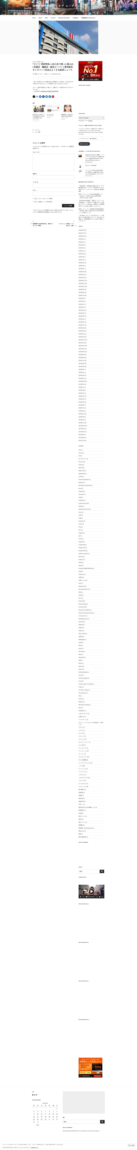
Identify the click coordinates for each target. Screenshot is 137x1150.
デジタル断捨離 (82, 760)
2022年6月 (81, 328)
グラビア (81, 727)
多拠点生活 (81, 801)
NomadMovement (83, 618)
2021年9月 (81, 354)
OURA (80, 627)
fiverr (80, 530)
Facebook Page (82, 877)
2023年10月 (82, 286)
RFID (80, 645)
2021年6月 (81, 363)
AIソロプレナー (82, 458)
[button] (91, 891)
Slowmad (81, 657)
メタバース (81, 780)
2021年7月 (81, 360)
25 (41, 1119)
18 (41, 1116)
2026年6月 (81, 236)
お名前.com (81, 716)
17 (37, 1116)
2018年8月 (81, 405)
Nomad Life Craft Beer (84, 610)
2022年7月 (81, 325)
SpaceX (80, 666)
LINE (80, 571)
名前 (35, 173)
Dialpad (80, 506)
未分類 (80, 813)
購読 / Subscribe (84, 144)
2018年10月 (82, 402)
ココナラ (81, 730)
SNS (80, 660)
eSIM (80, 515)
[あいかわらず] (53, 108)
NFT (80, 598)
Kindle (80, 562)
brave (80, 488)
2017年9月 (81, 434)
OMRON (81, 624)
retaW (80, 642)
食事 (80, 834)
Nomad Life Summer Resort (86, 613)
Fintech (80, 524)
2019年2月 (81, 390)
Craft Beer (81, 500)
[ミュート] (100, 897)
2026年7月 (81, 233)
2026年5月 (81, 239)
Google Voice (82, 547)
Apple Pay (81, 470)
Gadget (80, 533)
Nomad (80, 601)
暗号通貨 (81, 810)
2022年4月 (81, 334)
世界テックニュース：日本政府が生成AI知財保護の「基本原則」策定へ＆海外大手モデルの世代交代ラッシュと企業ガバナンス (91, 210)
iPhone (80, 556)
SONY (80, 663)
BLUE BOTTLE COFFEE (85, 485)
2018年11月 (81, 399)
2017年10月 (82, 431)
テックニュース (82, 751)
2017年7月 (81, 440)
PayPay (80, 630)
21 (53, 1116)
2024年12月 (82, 262)
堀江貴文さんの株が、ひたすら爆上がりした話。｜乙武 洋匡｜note (39, 116)
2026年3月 (81, 245)
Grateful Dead (82, 550)
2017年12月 (82, 425)
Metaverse (81, 586)
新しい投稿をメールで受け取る (43, 201)
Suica (80, 675)
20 (49, 1116)
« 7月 (37, 1125)
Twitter (80, 687)
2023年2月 (81, 307)
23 (34, 1119)
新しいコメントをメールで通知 (43, 198)
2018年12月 (82, 396)
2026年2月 (81, 248)
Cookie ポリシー (34, 1147)
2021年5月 (81, 366)
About (40, 17)
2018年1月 (81, 422)
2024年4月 (81, 268)
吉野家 (80, 795)
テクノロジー (82, 748)
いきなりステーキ (83, 713)
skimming (81, 651)
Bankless (81, 482)
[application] (91, 891)
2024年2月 (81, 274)
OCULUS (81, 621)
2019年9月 (81, 384)
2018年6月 (81, 411)
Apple (80, 467)
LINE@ (80, 577)
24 (37, 1119)
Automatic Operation (84, 479)
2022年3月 (81, 336)
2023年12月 (82, 280)
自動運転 (81, 825)
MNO (80, 592)
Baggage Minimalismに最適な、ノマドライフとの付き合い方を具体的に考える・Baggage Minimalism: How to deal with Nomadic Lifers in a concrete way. (94, 158)
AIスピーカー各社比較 (90, 165)
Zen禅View (75, 17)
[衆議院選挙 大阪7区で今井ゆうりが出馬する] (67, 108)
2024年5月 (81, 265)
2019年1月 (81, 393)
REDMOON (81, 639)
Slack (80, 654)
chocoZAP (81, 494)
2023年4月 (81, 301)
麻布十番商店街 (82, 837)
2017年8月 (81, 437)
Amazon (81, 461)
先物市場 (81, 792)
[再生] (80, 897)
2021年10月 (82, 351)
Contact (53, 17)
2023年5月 (81, 298)
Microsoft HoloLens (83, 589)
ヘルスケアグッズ (83, 777)
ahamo (80, 453)
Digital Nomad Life (83, 509)
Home (34, 17)
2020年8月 (81, 369)
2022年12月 (82, 310)
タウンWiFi (81, 745)
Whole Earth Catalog (84, 704)
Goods (80, 538)
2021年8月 (81, 357)
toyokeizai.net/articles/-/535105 (49, 91)
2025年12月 (82, 253)
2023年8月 (81, 292)
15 (57, 1113)
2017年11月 (81, 428)
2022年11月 (81, 313)
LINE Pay (81, 574)
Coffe (80, 497)
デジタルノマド (82, 757)
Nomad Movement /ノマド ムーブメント (58, 5)
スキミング (81, 736)
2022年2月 (81, 339)
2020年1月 (81, 372)
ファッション (82, 768)
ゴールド (81, 733)
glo (79, 535)
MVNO (80, 595)
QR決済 (80, 636)
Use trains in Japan (83, 690)
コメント (36, 152)
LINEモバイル (82, 580)
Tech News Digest (83, 678)
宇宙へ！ (81, 804)
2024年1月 (81, 277)
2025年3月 (81, 257)
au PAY (80, 476)
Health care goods (83, 553)
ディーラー (81, 754)
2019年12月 (82, 375)
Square (80, 669)
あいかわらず (50, 114)
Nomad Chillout (82, 604)
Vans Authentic (82, 693)
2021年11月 (81, 348)
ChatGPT (81, 491)
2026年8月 (81, 230)
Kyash (80, 565)
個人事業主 (81, 789)
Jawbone (81, 559)
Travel (80, 681)
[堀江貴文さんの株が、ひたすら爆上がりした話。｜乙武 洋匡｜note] (39, 108)
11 (41, 1113)
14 (53, 1113)
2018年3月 (81, 417)
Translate (90, 120)
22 (57, 1116)
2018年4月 (81, 414)
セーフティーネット (84, 742)
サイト (34, 190)
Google (80, 541)
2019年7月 (81, 387)
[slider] (90, 896)
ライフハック (82, 786)
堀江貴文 (81, 798)
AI (79, 455)
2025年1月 (81, 259)
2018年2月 (81, 419)
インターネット (82, 719)
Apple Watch (82, 473)
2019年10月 (82, 381)
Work (46, 17)
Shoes (80, 648)
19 (45, 1116)
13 (49, 1113)
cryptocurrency (82, 503)
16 (34, 1116)
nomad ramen (82, 615)
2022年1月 (81, 342)
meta (80, 583)
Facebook (81, 521)
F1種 (80, 518)
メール (35, 182)
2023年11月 (81, 283)
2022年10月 (82, 316)
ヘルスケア (81, 774)
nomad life (81, 607)
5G (79, 450)
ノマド (80, 765)
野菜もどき (81, 831)
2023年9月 (81, 289)
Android (80, 464)
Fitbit (80, 527)
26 (45, 1119)
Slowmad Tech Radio (64, 17)
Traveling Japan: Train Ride (85, 684)
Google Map (82, 544)
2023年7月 (81, 295)
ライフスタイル (82, 783)
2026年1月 (81, 251)
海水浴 (80, 819)
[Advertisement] (84, 1102)
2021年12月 (82, 345)
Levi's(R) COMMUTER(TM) (85, 568)
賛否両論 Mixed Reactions (88, 17)
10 (37, 1113)
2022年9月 (81, 319)
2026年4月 (81, 242)
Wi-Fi (80, 707)
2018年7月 (81, 408)
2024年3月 (81, 271)
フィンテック (82, 771)
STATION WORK (83, 672)
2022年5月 (81, 331)
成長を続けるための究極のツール (87, 807)
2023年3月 (81, 304)
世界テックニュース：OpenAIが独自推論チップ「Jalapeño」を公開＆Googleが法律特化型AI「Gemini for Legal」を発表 (90, 196)
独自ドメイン (82, 822)
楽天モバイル (82, 816)
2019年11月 (81, 378)
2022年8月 (81, 322)
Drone (80, 512)
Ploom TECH (82, 633)
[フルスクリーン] (102, 897)
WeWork (81, 701)
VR (79, 695)
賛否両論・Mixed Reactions (85, 828)
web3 (80, 698)
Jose (42, 61)
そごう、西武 (37, 132)
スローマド (81, 739)
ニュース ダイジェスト (84, 762)
